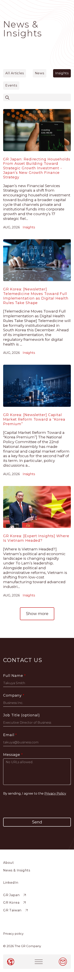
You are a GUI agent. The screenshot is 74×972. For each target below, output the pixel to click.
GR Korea (11, 902)
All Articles (14, 73)
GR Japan (11, 895)
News (39, 73)
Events (11, 85)
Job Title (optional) (21, 715)
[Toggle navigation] (39, 961)
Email (8, 735)
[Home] (11, 961)
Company (12, 695)
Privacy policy (13, 933)
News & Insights (16, 870)
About (8, 863)
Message (11, 755)
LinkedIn (10, 882)
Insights (62, 73)
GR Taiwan (12, 910)
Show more (37, 613)
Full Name (13, 675)
